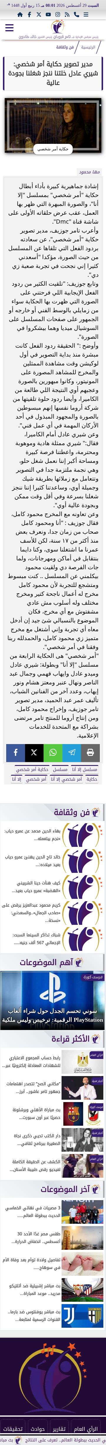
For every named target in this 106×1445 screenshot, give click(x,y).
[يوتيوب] (48, 14)
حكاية (92, 779)
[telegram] (71, 753)
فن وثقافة (65, 47)
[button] (12, 1003)
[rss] (67, 14)
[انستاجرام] (57, 14)
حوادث (38, 1429)
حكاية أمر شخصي (32, 770)
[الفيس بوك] (29, 14)
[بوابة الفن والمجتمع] (58, 26)
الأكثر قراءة (71, 1038)
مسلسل (60, 770)
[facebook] (15, 753)
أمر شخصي (36, 779)
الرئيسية (88, 47)
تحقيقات (13, 1429)
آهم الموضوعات (46, 962)
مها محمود (89, 172)
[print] (90, 753)
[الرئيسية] (20, 14)
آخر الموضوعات (65, 1189)
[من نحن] (76, 14)
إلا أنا (16, 779)
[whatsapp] (53, 753)
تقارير (59, 1429)
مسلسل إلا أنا (84, 770)
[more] (86, 14)
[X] (34, 753)
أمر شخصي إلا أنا (66, 779)
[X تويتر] (39, 14)
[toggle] (9, 27)
